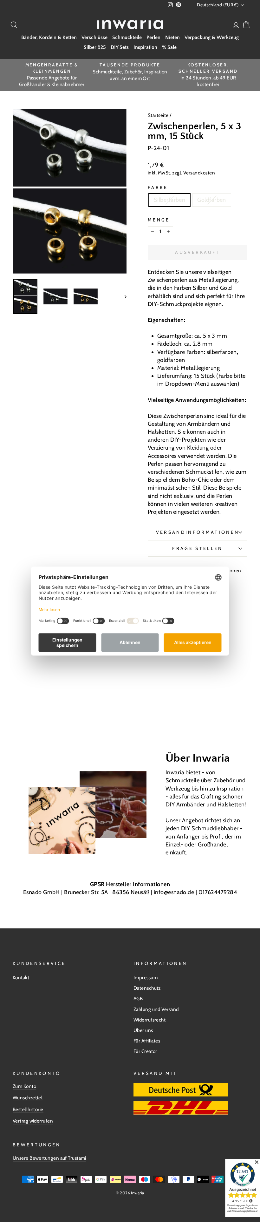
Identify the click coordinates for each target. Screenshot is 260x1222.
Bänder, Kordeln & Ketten (49, 37)
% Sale (169, 47)
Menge (159, 220)
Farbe (158, 187)
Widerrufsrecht (149, 1020)
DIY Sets (120, 47)
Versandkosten (199, 173)
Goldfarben (211, 199)
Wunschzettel (27, 1098)
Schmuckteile (127, 37)
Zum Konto (24, 1086)
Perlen (153, 37)
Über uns (143, 1030)
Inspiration (145, 47)
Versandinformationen (197, 532)
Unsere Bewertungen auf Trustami (49, 1158)
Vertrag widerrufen (33, 1121)
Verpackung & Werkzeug (212, 37)
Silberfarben (169, 199)
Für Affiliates (146, 1041)
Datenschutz (147, 988)
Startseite (159, 115)
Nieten (172, 37)
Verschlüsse (94, 37)
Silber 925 (95, 47)
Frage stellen (197, 548)
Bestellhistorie (28, 1109)
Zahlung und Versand (156, 1009)
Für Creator (145, 1051)
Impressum (145, 977)
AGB (138, 998)
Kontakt (21, 977)
